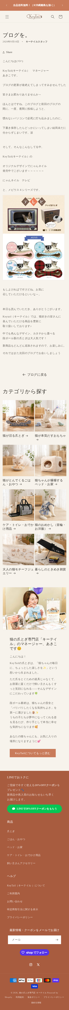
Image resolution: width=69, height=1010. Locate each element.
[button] (7, 17)
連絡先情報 (36, 1003)
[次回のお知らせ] (62, 5)
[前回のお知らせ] (6, 5)
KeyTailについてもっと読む (32, 753)
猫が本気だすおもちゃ (50, 435)
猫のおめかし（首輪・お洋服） (50, 526)
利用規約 (20, 997)
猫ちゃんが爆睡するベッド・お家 (49, 482)
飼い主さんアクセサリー (21, 863)
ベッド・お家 (15, 847)
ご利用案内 (13, 893)
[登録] (57, 940)
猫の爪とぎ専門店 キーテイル (33, 993)
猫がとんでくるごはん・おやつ (17, 482)
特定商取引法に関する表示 (22, 909)
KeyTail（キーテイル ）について (26, 885)
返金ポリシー (34, 997)
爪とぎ (11, 831)
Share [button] (9, 52)
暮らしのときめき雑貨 (50, 569)
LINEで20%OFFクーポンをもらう (37, 808)
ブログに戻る (37, 374)
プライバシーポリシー (20, 917)
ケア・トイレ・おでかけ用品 (18, 526)
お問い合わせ (15, 901)
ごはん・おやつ (16, 839)
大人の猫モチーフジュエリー (18, 571)
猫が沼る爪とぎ (13, 435)
